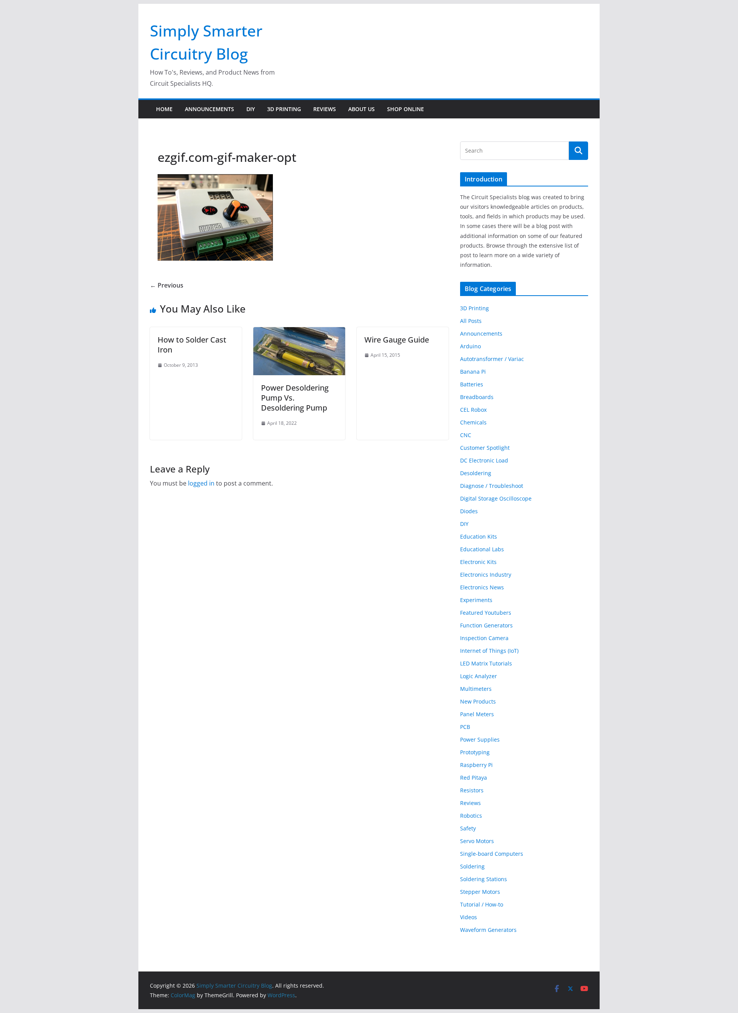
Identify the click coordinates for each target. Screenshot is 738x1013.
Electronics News (482, 587)
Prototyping (475, 752)
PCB (465, 726)
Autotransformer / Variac (492, 359)
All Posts (471, 320)
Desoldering (475, 473)
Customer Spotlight (485, 447)
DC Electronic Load (484, 460)
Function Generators (486, 625)
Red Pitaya (473, 777)
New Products (478, 701)
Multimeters (476, 688)
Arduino (470, 346)
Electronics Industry (485, 574)
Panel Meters (477, 714)
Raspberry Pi (476, 764)
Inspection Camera (484, 638)
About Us (361, 109)
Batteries (471, 384)
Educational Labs (482, 549)
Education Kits (478, 536)
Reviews (324, 109)
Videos (468, 917)
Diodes (469, 511)
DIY (250, 109)
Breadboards (477, 397)
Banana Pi (473, 371)
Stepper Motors (480, 891)
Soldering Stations (483, 879)
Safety (468, 828)
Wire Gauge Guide (396, 339)
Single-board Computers (491, 853)
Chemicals (473, 422)
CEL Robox (473, 409)
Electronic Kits (478, 562)
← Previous (166, 285)
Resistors (472, 790)
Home (164, 109)
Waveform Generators (488, 929)
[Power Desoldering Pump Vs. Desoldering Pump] (299, 332)
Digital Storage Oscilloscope (496, 498)
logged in (201, 483)
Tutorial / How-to (481, 904)
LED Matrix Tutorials (486, 663)
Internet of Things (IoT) (489, 650)
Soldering (472, 866)
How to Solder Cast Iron (192, 344)
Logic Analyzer (478, 676)
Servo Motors (477, 841)
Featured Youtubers (485, 612)
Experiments (476, 600)
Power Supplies (480, 739)
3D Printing (284, 109)
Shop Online (405, 109)
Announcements (209, 109)
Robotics (471, 815)
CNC (465, 435)
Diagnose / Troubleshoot (491, 485)
